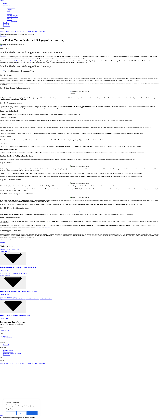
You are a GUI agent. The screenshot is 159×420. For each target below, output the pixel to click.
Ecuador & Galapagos (12, 15)
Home (5, 3)
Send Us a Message (40, 31)
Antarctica (9, 20)
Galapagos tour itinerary (28, 61)
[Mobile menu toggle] (0, 33)
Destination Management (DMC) (12, 353)
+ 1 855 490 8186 (4, 330)
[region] (21, 408)
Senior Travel (48, 299)
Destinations (6, 5)
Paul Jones (3, 45)
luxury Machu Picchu (13, 61)
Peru (43, 299)
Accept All (32, 413)
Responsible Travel (8, 350)
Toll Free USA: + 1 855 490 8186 (9, 31)
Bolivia (8, 299)
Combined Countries (12, 21)
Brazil (8, 11)
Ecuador (2, 251)
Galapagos (3, 36)
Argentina (9, 9)
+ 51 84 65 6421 (4, 336)
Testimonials (6, 26)
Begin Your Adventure (6, 337)
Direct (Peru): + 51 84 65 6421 (26, 31)
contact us (2, 242)
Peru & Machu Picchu (12, 17)
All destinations (11, 8)
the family (39, 227)
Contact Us (6, 24)
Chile (8, 12)
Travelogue (6, 23)
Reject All (21, 413)
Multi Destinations (32, 299)
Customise (10, 413)
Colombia (9, 14)
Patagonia (9, 18)
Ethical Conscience (8, 352)
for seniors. (47, 227)
